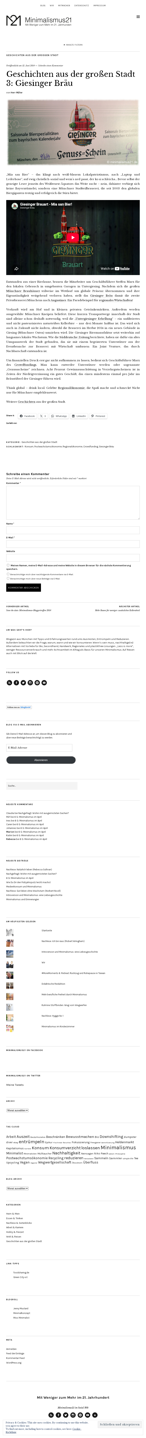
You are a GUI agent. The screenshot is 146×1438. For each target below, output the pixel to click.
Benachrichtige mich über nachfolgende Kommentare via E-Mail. (41, 574)
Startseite (47, 930)
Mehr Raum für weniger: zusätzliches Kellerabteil (117, 608)
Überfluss (90, 1162)
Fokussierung (81, 1142)
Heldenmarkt (124, 1142)
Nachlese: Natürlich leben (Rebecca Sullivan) (29, 869)
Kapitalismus (15, 1148)
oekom (111, 1154)
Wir (52, 5)
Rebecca (10, 839)
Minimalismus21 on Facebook (24, 1050)
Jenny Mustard (20, 1308)
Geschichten (26, 401)
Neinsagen (87, 1153)
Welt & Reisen (13, 1236)
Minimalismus (118, 1147)
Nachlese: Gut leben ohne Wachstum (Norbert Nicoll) (33, 891)
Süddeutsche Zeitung (74, 337)
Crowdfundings (25, 364)
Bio (97, 1137)
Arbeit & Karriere (14, 1227)
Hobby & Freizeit (15, 1232)
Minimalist (14, 1153)
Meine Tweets (15, 1085)
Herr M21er (17, 92)
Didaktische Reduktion (53, 983)
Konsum (29, 446)
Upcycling (12, 1162)
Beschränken (55, 1137)
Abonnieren (41, 760)
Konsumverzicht (65, 1147)
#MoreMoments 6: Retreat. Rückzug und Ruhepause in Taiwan (73, 973)
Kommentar (13, 483)
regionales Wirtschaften (115, 300)
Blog (43, 5)
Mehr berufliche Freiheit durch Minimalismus (64, 994)
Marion (10, 831)
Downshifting (111, 1136)
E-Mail (10, 537)
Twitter (65, 1417)
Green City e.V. (20, 1277)
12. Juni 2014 (28, 65)
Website (10, 551)
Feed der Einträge (15, 1353)
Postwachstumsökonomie (48, 446)
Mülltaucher (44, 1153)
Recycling (56, 1158)
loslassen (90, 1147)
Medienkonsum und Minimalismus (24, 886)
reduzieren (74, 1157)
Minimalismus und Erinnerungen (22, 899)
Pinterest (80, 1417)
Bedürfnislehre (37, 1137)
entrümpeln (31, 1141)
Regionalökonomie (71, 388)
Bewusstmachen (80, 1137)
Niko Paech (101, 1153)
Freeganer (95, 1142)
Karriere (27, 1148)
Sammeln (101, 1158)
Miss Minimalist (21, 1317)
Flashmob (57, 1142)
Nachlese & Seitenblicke (19, 1223)
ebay (15, 1142)
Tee (136, 1158)
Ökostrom (77, 1162)
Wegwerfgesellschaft (54, 1162)
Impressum (99, 5)
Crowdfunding (90, 446)
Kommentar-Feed (15, 1358)
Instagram (73, 1417)
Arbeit (11, 1137)
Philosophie (120, 1154)
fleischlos (67, 1142)
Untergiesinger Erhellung (94, 318)
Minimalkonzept (21, 1313)
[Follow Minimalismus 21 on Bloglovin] (19, 708)
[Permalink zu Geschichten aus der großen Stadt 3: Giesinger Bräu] (73, 165)
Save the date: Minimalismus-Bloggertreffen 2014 (28, 608)
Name (10, 523)
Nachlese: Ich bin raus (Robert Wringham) (63, 941)
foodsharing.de (21, 1272)
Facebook (58, 1417)
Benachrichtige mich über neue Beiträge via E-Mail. (35, 578)
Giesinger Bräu (101, 295)
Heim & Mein (13, 1213)
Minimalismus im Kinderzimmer (58, 1026)
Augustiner (58, 300)
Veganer (33, 1163)
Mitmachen (64, 5)
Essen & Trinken (14, 1218)
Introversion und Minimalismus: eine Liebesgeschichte (34, 895)
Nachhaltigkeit (66, 1153)
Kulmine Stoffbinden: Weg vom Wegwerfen (64, 1005)
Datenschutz (81, 5)
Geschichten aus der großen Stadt (32, 55)
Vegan (25, 1162)
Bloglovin (95, 1417)
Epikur (49, 1142)
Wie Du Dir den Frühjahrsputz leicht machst (28, 882)
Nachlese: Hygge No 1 (52, 1015)
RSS (51, 1417)
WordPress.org (13, 1362)
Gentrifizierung (107, 1142)
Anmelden (11, 1349)
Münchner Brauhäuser (23, 291)
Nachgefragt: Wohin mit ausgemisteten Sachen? (43, 813)
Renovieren (89, 1158)
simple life (128, 1158)
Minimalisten (30, 1153)
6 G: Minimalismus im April (28, 817)
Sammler (115, 1158)
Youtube (87, 1417)
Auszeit (23, 1136)
